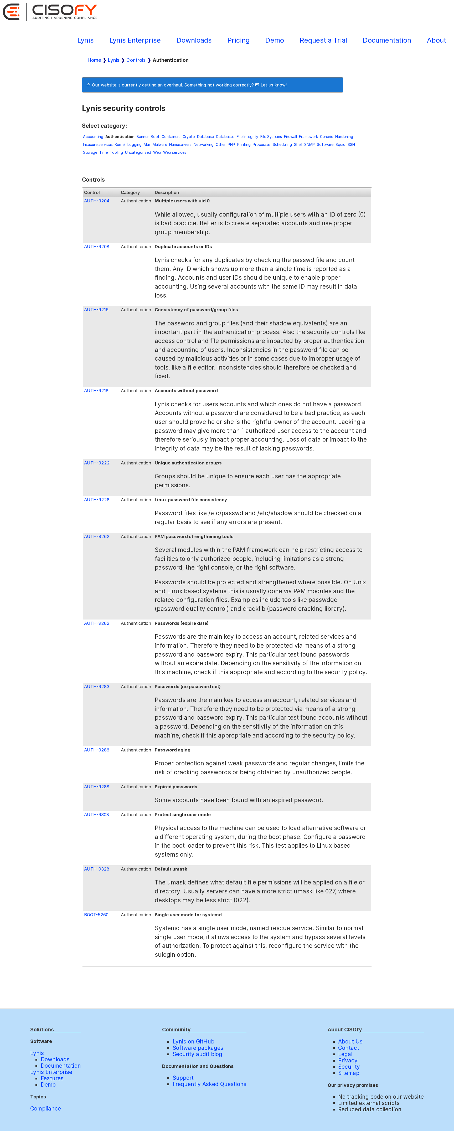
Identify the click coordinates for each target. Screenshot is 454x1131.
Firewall (290, 136)
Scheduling (282, 144)
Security (349, 1066)
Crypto (189, 136)
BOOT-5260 (96, 914)
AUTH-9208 (96, 246)
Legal (345, 1054)
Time (103, 152)
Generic (326, 136)
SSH (351, 144)
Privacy (348, 1060)
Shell (298, 144)
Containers (171, 136)
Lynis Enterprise (135, 40)
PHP (231, 144)
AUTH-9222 (97, 462)
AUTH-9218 (96, 390)
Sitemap (348, 1073)
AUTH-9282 (97, 623)
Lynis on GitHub (193, 1041)
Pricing (239, 40)
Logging (134, 144)
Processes (262, 144)
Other (221, 144)
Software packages (198, 1048)
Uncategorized (138, 152)
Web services (174, 152)
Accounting (93, 136)
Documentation (387, 40)
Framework (308, 136)
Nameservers (180, 144)
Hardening (344, 136)
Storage (90, 152)
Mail (147, 144)
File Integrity (247, 136)
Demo (274, 40)
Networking (204, 144)
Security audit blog (197, 1054)
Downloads (194, 40)
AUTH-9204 (97, 200)
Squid (340, 144)
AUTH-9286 (96, 750)
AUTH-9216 (96, 309)
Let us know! (274, 85)
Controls (136, 60)
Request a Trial (323, 40)
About (436, 40)
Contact (348, 1048)
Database (205, 136)
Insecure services (98, 144)
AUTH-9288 (96, 786)
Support (183, 1077)
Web (157, 152)
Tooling (116, 152)
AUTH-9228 (97, 499)
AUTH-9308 (96, 814)
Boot (155, 136)
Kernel (120, 144)
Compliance (45, 1108)
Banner (143, 136)
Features (52, 1078)
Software (325, 144)
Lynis (86, 40)
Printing (244, 144)
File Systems (271, 136)
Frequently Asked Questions (209, 1084)
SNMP (309, 144)
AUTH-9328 (96, 869)
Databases (225, 136)
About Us (350, 1041)
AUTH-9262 (97, 536)
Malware (160, 144)
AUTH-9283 (96, 686)
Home (94, 60)
